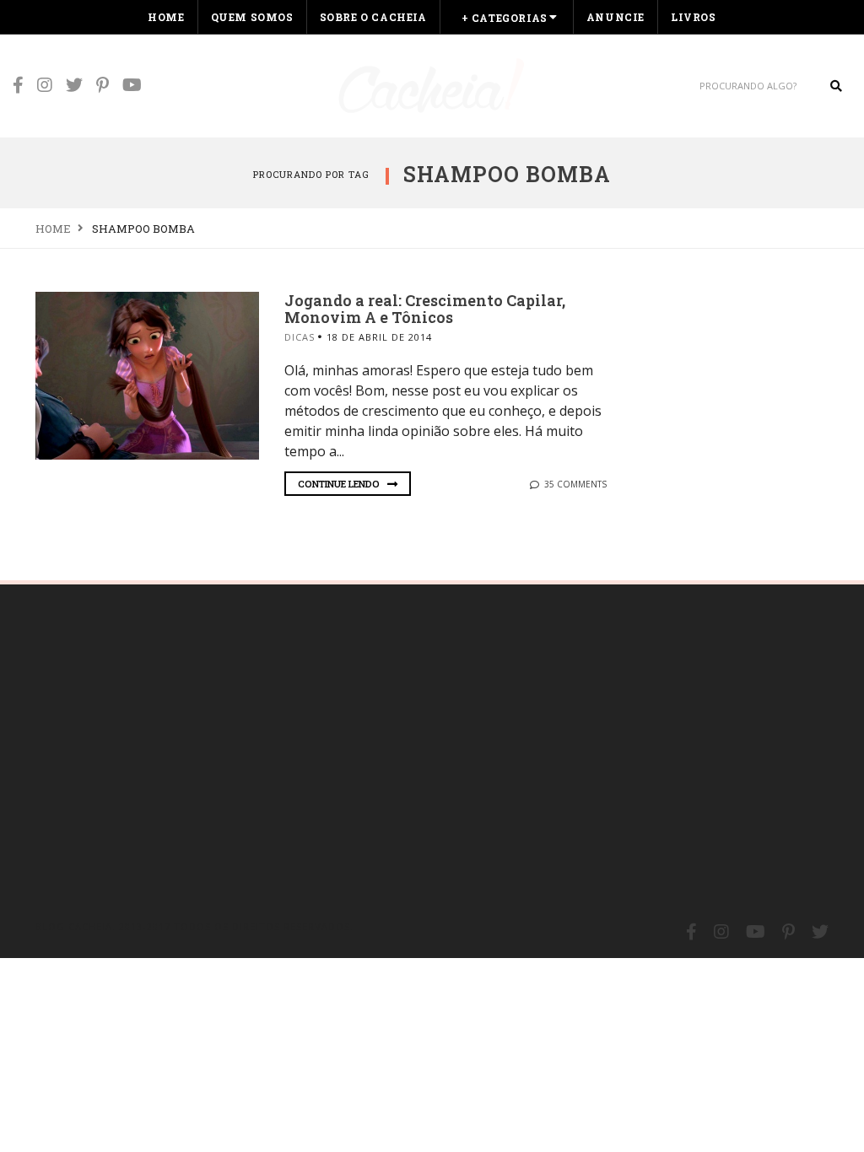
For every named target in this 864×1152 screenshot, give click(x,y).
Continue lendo (340, 483)
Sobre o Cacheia (373, 17)
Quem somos (252, 17)
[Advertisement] (162, 745)
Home (166, 17)
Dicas (299, 337)
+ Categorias (505, 17)
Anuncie (615, 17)
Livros (693, 17)
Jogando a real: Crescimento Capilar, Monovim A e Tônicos (424, 308)
